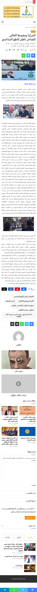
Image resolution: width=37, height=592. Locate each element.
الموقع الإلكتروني (30, 501)
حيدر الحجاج (10, 301)
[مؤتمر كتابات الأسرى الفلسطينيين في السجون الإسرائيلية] (27, 410)
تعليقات (7, 537)
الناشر (31, 50)
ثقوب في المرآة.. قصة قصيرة (14, 556)
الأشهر (19, 537)
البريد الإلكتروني (30, 493)
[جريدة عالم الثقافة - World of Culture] (18, 12)
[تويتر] (27, 324)
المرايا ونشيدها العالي (26, 301)
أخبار (26, 27)
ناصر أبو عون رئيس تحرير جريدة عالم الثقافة (18, 315)
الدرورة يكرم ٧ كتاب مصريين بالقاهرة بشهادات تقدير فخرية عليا (10, 419)
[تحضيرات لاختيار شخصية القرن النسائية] (27, 431)
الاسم (33, 485)
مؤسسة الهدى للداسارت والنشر (22, 305)
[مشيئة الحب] (29, 568)
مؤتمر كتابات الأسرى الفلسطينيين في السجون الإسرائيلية (28, 419)
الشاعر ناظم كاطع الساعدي (23, 296)
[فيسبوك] (31, 324)
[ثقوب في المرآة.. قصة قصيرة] (29, 559)
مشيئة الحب (28, 2)
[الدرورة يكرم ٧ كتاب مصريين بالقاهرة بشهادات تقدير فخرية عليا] (10, 410)
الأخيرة (30, 537)
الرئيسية (31, 27)
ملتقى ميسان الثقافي (25, 310)
